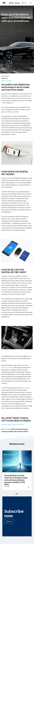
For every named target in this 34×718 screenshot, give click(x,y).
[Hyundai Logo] (4, 3)
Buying (17, 3)
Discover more (6, 424)
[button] (4, 78)
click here (6, 429)
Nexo (25, 388)
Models (11, 3)
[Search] (25, 3)
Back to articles (6, 81)
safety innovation (7, 367)
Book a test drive (18, 424)
